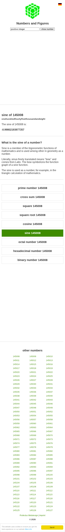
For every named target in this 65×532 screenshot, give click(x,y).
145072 (33, 439)
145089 (16, 463)
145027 (33, 380)
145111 (33, 491)
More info (28, 529)
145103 (49, 479)
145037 (49, 392)
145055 (49, 416)
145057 (33, 419)
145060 (33, 423)
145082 (49, 451)
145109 (49, 487)
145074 (16, 443)
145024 (33, 376)
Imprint (42, 515)
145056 (16, 419)
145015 (33, 364)
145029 (16, 384)
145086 (16, 459)
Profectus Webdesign (29, 515)
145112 (49, 491)
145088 (49, 459)
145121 (49, 502)
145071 (16, 439)
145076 (49, 443)
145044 (16, 404)
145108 (33, 487)
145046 (49, 404)
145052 (49, 412)
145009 (33, 356)
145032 (16, 388)
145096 (33, 471)
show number (47, 29)
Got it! (52, 527)
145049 (49, 408)
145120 (33, 502)
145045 (33, 404)
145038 (16, 396)
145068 (16, 435)
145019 (49, 368)
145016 (49, 364)
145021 (33, 372)
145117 (33, 498)
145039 (33, 396)
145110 (16, 491)
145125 (16, 510)
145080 (16, 451)
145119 (16, 502)
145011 (16, 360)
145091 (49, 463)
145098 (16, 475)
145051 (33, 412)
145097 (49, 471)
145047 (16, 408)
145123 (33, 506)
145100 (49, 475)
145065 (16, 431)
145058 (49, 419)
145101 (16, 479)
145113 (16, 494)
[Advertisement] (32, 67)
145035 (16, 392)
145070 (49, 435)
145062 (16, 427)
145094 (49, 467)
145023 (16, 376)
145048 (33, 408)
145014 (16, 364)
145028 (49, 380)
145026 (16, 380)
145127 (49, 510)
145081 (33, 451)
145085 (49, 455)
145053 (16, 416)
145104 (16, 483)
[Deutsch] (60, 5)
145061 (49, 423)
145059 (16, 423)
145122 (16, 506)
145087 (33, 459)
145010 (49, 356)
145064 (49, 427)
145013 (49, 360)
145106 (49, 483)
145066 (33, 431)
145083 (16, 455)
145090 (33, 463)
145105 (33, 483)
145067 (49, 431)
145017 (16, 368)
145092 (16, 467)
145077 (16, 447)
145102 (33, 479)
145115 (49, 494)
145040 (49, 396)
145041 (16, 400)
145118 (49, 498)
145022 (49, 372)
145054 (33, 416)
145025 (49, 376)
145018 (33, 368)
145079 (49, 447)
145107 (16, 487)
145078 (33, 447)
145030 (33, 384)
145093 (33, 467)
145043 (49, 400)
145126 (33, 510)
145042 (33, 400)
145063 (33, 427)
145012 (33, 360)
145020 (16, 372)
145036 (33, 392)
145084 (33, 455)
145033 (33, 388)
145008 (16, 356)
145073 (49, 439)
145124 (49, 506)
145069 (33, 435)
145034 (49, 388)
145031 (49, 384)
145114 (33, 494)
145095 (16, 471)
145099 (33, 475)
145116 (16, 498)
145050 (16, 412)
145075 (33, 443)
